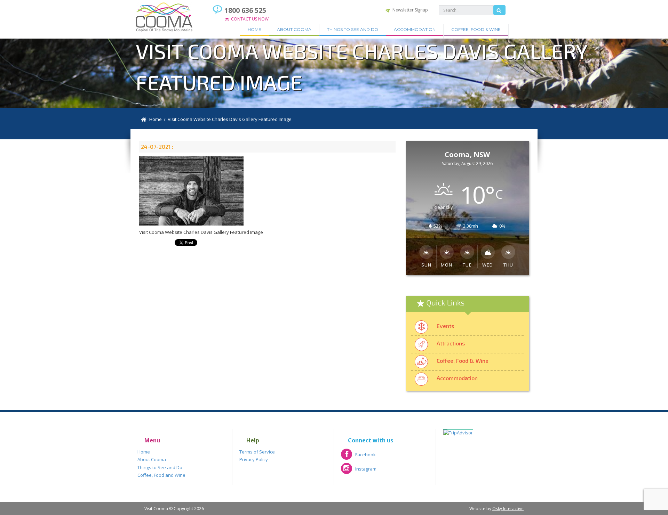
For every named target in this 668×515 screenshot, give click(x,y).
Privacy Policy (253, 459)
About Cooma (294, 29)
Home (254, 29)
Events (445, 325)
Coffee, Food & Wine (476, 29)
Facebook (358, 456)
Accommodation (415, 29)
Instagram (358, 471)
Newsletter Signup (410, 10)
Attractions (451, 343)
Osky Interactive (508, 509)
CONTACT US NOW (250, 19)
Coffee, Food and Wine (161, 475)
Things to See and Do (352, 29)
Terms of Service (257, 452)
